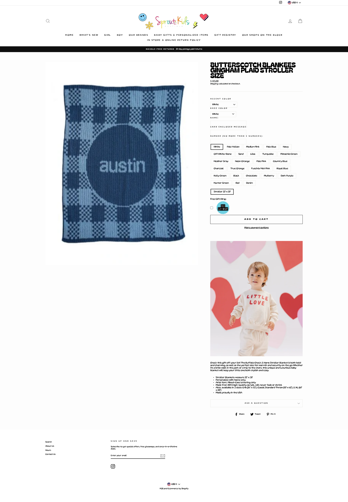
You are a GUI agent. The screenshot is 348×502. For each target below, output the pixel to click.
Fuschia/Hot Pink (260, 169)
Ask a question (256, 403)
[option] (174, 49)
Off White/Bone (222, 154)
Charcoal (218, 169)
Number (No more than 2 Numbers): (236, 136)
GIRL (107, 35)
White (217, 147)
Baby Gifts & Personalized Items (181, 35)
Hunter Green (221, 183)
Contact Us (50, 454)
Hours (48, 450)
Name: (214, 118)
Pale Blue (271, 147)
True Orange (237, 169)
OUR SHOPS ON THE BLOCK (262, 35)
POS (161, 489)
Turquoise (268, 154)
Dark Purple (287, 176)
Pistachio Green (288, 154)
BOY (120, 35)
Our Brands (138, 35)
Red (237, 183)
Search (48, 442)
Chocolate (251, 176)
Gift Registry (225, 35)
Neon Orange (242, 161)
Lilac (252, 154)
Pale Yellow (233, 147)
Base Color (219, 108)
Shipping (214, 84)
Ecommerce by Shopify (178, 489)
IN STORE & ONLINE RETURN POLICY (174, 40)
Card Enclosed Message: (228, 127)
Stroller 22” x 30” (222, 192)
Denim (249, 183)
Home (69, 35)
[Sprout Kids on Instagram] (113, 466)
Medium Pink (252, 147)
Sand (241, 154)
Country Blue (280, 161)
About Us (49, 446)
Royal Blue (282, 169)
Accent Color (220, 99)
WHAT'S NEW (89, 35)
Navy (286, 147)
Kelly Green (220, 176)
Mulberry (269, 176)
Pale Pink (261, 161)
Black (236, 176)
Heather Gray (221, 161)
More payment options (256, 228)
